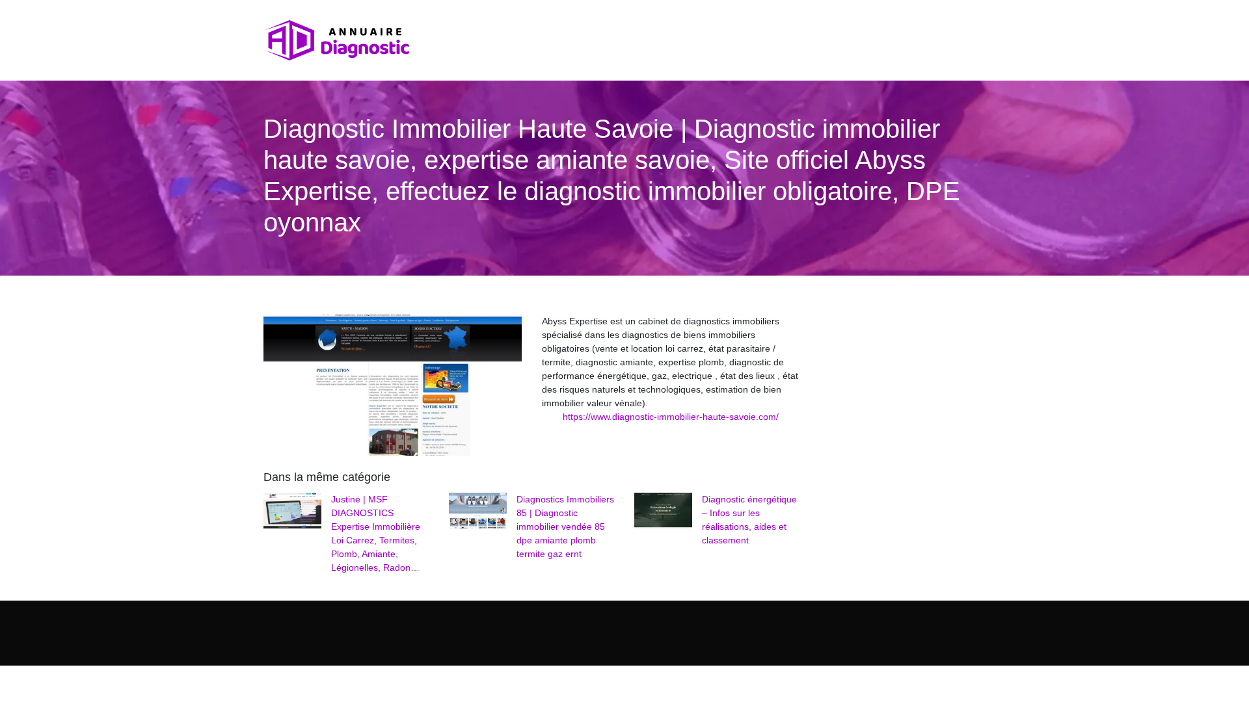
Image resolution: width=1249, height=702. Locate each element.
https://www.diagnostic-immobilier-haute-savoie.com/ (671, 416)
